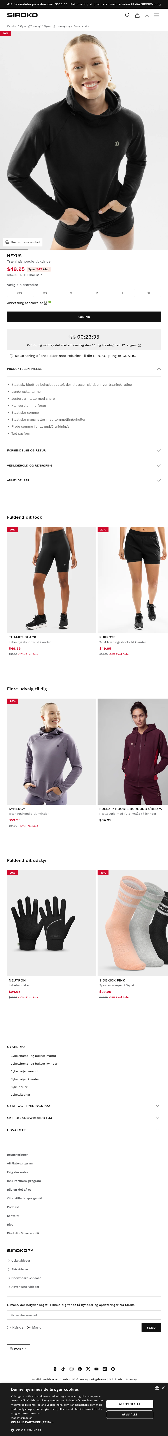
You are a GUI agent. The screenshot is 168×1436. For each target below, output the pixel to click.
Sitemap (131, 1379)
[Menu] (156, 15)
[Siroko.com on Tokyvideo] (113, 1368)
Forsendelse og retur (26, 450)
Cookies (65, 1379)
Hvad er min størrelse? (25, 242)
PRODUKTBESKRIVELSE (24, 368)
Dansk (18, 1348)
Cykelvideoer (20, 1260)
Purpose (107, 637)
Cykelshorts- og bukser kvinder (34, 1063)
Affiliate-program (20, 1163)
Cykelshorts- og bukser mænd (33, 1055)
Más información (22, 1418)
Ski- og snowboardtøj (29, 1118)
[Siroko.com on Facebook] (79, 1368)
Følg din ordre (17, 1172)
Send (151, 1327)
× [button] (163, 1388)
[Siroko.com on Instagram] (71, 1368)
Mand (37, 1327)
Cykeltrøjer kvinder (24, 1079)
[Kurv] (137, 15)
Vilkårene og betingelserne (89, 1379)
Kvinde (17, 1327)
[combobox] (157, 1388)
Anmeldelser (18, 480)
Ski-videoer (19, 1269)
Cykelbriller (19, 1087)
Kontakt (13, 1215)
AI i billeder (116, 1379)
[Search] (127, 15)
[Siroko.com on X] (88, 1368)
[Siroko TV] (54, 1368)
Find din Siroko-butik (23, 1233)
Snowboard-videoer (26, 1278)
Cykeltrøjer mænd (24, 1071)
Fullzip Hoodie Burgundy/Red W (131, 809)
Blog (10, 1224)
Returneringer (17, 1154)
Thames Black (22, 637)
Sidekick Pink (112, 980)
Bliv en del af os (19, 1189)
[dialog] (84, 1409)
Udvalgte (16, 1130)
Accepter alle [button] (129, 1404)
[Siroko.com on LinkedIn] (104, 1368)
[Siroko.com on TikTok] (63, 1368)
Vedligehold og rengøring (29, 465)
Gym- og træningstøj (28, 1106)
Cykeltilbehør (20, 1094)
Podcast (13, 1207)
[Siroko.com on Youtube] (96, 1368)
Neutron (17, 980)
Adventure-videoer (25, 1286)
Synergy (17, 809)
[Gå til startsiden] (22, 15)
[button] (58, 1422)
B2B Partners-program (24, 1181)
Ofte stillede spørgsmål (24, 1198)
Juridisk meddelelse (45, 1379)
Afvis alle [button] (129, 1414)
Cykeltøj (16, 1047)
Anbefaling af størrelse (25, 303)
